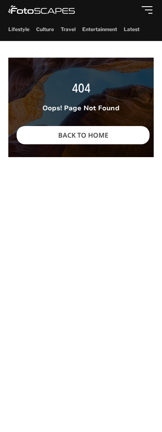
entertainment (99, 29)
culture (45, 29)
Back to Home (83, 135)
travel (68, 29)
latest (132, 29)
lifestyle (18, 29)
